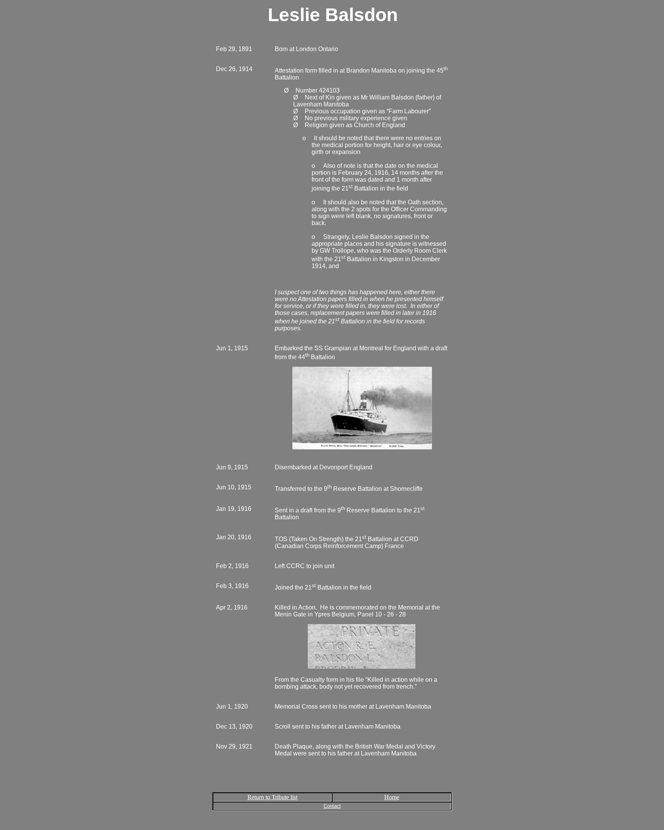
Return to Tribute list (272, 797)
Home (391, 797)
